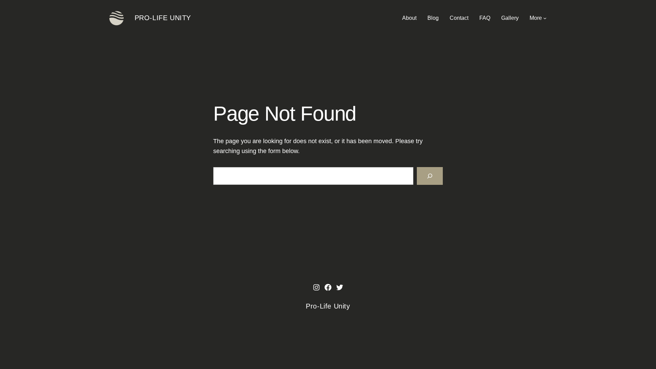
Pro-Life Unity (163, 18)
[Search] (430, 176)
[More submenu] (545, 18)
